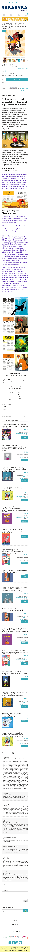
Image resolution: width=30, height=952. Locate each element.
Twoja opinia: (5, 890)
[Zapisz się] (25, 910)
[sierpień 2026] (15, 19)
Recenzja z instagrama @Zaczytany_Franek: (10, 212)
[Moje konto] (18, 15)
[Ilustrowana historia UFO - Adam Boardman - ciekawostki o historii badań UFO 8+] (8, 681)
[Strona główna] (15, 7)
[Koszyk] (26, 15)
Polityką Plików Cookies (6, 948)
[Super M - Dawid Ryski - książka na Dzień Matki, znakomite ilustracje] (8, 577)
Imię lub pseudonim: (7, 884)
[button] (3, 15)
